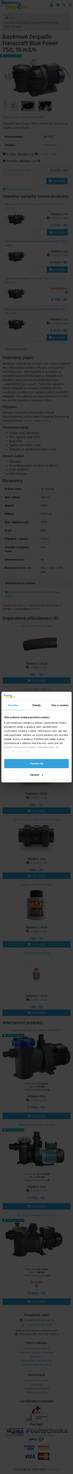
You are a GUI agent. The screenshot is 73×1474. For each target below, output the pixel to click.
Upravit (34, 774)
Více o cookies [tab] (60, 705)
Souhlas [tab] (13, 705)
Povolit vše (36, 763)
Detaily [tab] (36, 705)
